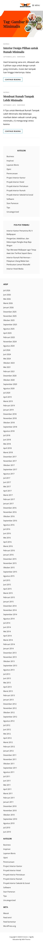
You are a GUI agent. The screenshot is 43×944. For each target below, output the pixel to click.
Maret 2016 (8, 546)
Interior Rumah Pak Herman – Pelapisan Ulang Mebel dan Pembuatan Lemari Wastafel (19, 261)
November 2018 (10, 418)
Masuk (6, 913)
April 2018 (7, 448)
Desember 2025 (9, 312)
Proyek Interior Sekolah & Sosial (20, 195)
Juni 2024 (7, 354)
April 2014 (7, 636)
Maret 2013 (8, 691)
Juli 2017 (6, 478)
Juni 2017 (7, 482)
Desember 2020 (9, 375)
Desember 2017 (9, 456)
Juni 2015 (7, 584)
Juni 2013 (7, 678)
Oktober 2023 (9, 363)
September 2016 (10, 520)
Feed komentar (9, 922)
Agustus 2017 (8, 474)
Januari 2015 (8, 601)
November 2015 (10, 563)
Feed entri (7, 917)
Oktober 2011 (9, 763)
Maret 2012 (8, 742)
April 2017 (7, 491)
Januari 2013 (8, 699)
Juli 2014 (6, 623)
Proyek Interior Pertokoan (17, 186)
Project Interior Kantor (16, 178)
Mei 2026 (7, 299)
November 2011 (10, 759)
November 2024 (10, 341)
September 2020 (10, 384)
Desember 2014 (9, 606)
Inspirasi (6, 44)
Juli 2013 (6, 674)
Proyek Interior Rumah (16, 190)
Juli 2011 (6, 776)
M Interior (24, 937)
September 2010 (10, 819)
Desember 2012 (9, 704)
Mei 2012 (7, 734)
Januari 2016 (8, 555)
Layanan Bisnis (13, 165)
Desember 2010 (9, 806)
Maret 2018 (8, 452)
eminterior (21, 57)
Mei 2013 (7, 682)
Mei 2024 (7, 358)
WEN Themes (26, 939)
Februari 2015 (9, 597)
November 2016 (10, 512)
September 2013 (10, 665)
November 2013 (10, 657)
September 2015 (10, 572)
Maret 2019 (8, 401)
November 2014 (10, 610)
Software (10, 199)
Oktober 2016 (9, 516)
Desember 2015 (9, 559)
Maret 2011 (8, 793)
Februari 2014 (9, 644)
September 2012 (10, 717)
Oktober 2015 (9, 567)
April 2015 (7, 589)
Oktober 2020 (9, 380)
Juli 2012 (6, 725)
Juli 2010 (6, 827)
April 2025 (7, 333)
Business (10, 156)
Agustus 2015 (8, 576)
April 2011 (7, 789)
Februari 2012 (9, 746)
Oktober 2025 (9, 320)
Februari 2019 (9, 405)
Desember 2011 (9, 755)
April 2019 (7, 397)
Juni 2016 (7, 533)
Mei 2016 (7, 537)
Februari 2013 (9, 695)
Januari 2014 (8, 648)
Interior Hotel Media (15, 269)
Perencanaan (12, 173)
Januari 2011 (8, 802)
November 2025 (10, 316)
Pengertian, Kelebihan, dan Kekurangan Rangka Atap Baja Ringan (19, 242)
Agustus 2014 (8, 618)
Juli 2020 (6, 393)
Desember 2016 (9, 508)
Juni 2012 (7, 729)
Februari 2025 (9, 337)
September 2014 (10, 614)
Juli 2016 (6, 529)
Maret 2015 (8, 593)
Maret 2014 (8, 640)
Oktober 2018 (9, 422)
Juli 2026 (6, 290)
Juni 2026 (7, 294)
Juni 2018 (7, 439)
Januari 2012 (8, 751)
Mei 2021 (7, 367)
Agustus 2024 (8, 346)
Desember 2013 (9, 653)
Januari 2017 (8, 503)
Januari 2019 (8, 410)
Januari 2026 (8, 307)
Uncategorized (13, 212)
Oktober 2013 (9, 661)
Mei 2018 (7, 444)
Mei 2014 (7, 631)
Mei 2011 (7, 785)
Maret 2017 (8, 495)
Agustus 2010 (8, 823)
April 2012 (7, 738)
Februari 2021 (9, 371)
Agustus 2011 (8, 772)
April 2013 (7, 687)
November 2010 (10, 810)
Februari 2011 (9, 798)
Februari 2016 (9, 550)
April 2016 (7, 542)
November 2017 (10, 461)
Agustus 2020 (8, 388)
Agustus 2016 (8, 525)
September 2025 (10, 324)
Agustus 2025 (8, 329)
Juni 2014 (7, 627)
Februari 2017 (9, 499)
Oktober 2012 (9, 712)
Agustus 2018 (8, 431)
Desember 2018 (9, 414)
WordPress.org (9, 926)
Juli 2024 (6, 350)
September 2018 (10, 427)
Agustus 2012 (8, 721)
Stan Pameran (12, 203)
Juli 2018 (6, 435)
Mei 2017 (7, 486)
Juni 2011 (7, 780)
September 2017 (10, 469)
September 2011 (10, 768)
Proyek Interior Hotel (15, 182)
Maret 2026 (8, 303)
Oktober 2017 (9, 465)
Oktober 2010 (9, 815)
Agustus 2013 (8, 670)
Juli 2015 (6, 580)
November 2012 (10, 708)
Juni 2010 (7, 832)
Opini (9, 169)
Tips (8, 207)
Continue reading (13, 80)
